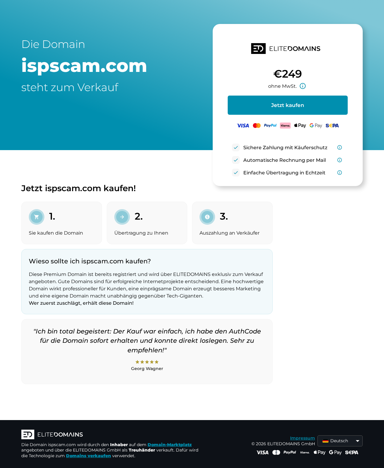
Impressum (302, 438)
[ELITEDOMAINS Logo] (111, 435)
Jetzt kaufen (287, 105)
